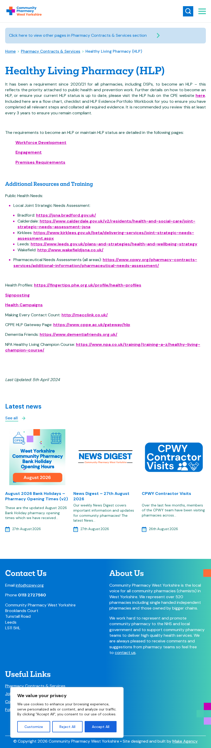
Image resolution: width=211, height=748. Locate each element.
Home (10, 51)
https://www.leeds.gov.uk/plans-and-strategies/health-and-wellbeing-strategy (114, 244)
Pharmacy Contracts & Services (50, 51)
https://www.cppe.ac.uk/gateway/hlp (91, 324)
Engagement (28, 152)
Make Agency (185, 741)
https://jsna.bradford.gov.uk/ (66, 215)
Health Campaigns (24, 305)
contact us (125, 652)
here (200, 95)
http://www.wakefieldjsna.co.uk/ (70, 250)
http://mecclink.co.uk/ (84, 315)
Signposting (17, 295)
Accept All (100, 726)
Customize (33, 726)
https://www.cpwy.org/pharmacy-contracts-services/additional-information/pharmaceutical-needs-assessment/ (105, 262)
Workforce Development (40, 142)
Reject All (67, 726)
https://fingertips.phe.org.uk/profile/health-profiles (87, 285)
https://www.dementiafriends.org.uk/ (78, 334)
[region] (67, 712)
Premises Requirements (40, 162)
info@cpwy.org (30, 585)
